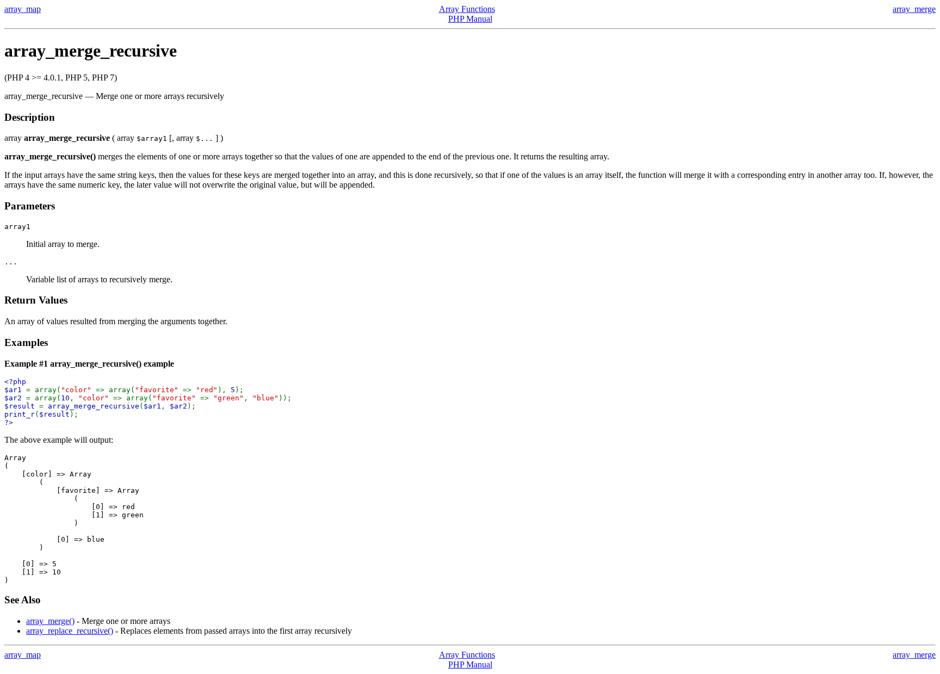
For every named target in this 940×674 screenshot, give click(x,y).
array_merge (914, 9)
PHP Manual (470, 18)
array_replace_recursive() (69, 630)
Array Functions (467, 9)
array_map (22, 9)
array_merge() (50, 621)
